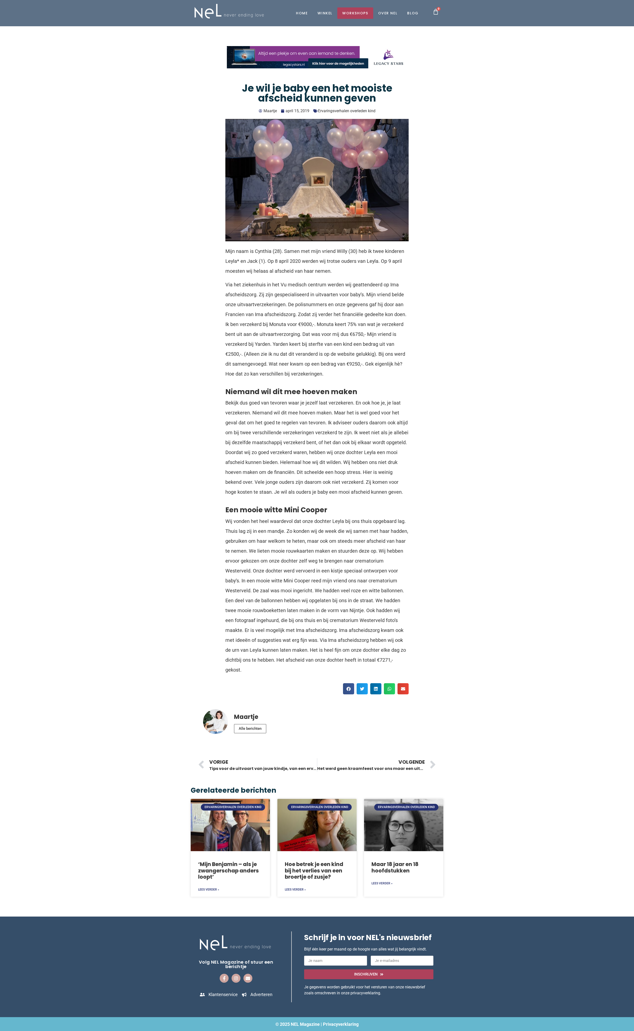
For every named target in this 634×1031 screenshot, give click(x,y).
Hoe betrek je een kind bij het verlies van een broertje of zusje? (314, 870)
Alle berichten (250, 728)
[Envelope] (247, 978)
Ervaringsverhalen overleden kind (346, 111)
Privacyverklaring (341, 1024)
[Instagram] (236, 978)
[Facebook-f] (224, 978)
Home (302, 13)
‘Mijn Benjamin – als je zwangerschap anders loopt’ (228, 870)
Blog (412, 13)
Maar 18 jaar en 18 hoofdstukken (395, 867)
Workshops (355, 13)
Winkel (324, 13)
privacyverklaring (365, 993)
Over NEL (387, 13)
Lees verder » (208, 889)
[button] (348, 688)
